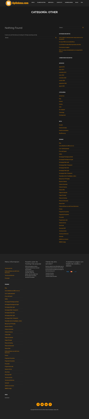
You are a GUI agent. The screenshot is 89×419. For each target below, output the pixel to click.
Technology (61, 112)
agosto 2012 (62, 66)
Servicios (50, 2)
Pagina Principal (62, 195)
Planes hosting (41, 2)
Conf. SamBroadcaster (64, 148)
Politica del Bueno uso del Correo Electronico (69, 206)
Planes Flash (62, 203)
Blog (76, 2)
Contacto (59, 2)
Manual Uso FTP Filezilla (64, 178)
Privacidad (61, 217)
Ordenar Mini (62, 189)
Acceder (61, 125)
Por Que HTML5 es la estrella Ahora (67, 41)
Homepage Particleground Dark (66, 156)
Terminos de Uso (62, 231)
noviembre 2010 (62, 72)
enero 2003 (61, 75)
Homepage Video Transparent (65, 173)
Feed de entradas (63, 127)
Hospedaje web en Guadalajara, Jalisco (67, 176)
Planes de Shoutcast (63, 200)
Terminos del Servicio (63, 233)
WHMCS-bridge (62, 242)
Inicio (33, 2)
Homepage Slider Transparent (65, 165)
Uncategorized (62, 115)
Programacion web (63, 220)
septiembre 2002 (63, 83)
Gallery (60, 154)
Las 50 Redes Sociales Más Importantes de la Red (70, 44)
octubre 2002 (62, 80)
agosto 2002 (62, 86)
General (61, 101)
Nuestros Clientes (63, 181)
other (60, 106)
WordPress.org (62, 133)
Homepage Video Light (64, 170)
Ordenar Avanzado (63, 184)
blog (60, 98)
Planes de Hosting (63, 198)
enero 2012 (61, 69)
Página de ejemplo (63, 192)
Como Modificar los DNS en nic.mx (66, 145)
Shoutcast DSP (62, 228)
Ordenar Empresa (63, 187)
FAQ (82, 2)
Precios (60, 209)
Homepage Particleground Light (66, 159)
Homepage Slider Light (64, 162)
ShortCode (61, 225)
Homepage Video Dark (64, 167)
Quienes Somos (69, 2)
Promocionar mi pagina (64, 47)
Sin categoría (62, 109)
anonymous (61, 95)
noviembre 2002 (62, 77)
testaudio (61, 236)
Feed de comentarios (63, 130)
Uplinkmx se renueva (63, 239)
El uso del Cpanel (62, 151)
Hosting (60, 104)
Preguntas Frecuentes (64, 211)
